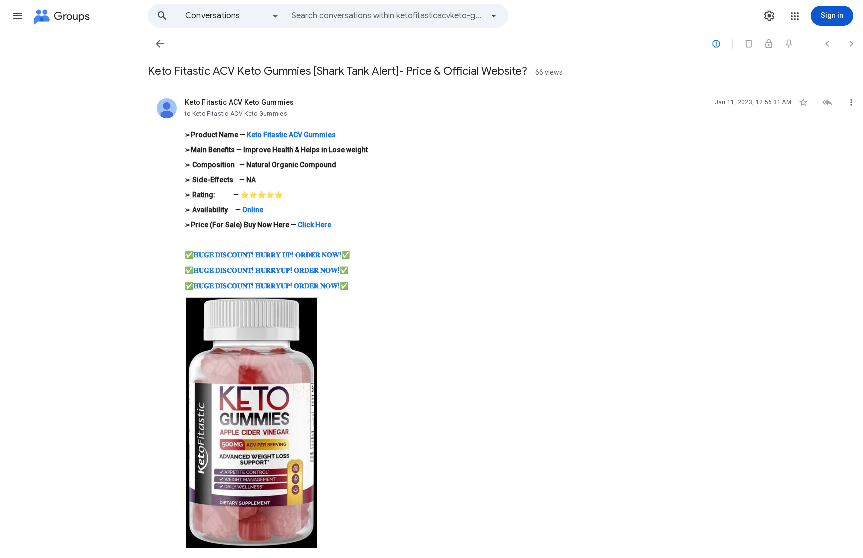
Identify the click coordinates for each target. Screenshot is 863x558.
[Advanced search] (494, 15)
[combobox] (387, 15)
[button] (18, 16)
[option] (232, 15)
